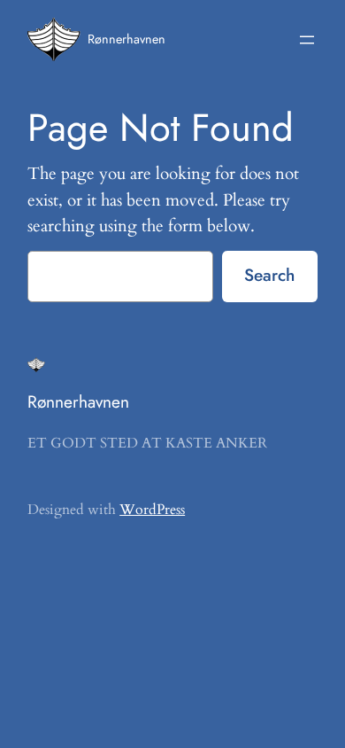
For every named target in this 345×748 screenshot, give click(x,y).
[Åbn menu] (307, 40)
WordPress (152, 509)
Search (269, 274)
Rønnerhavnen (126, 39)
